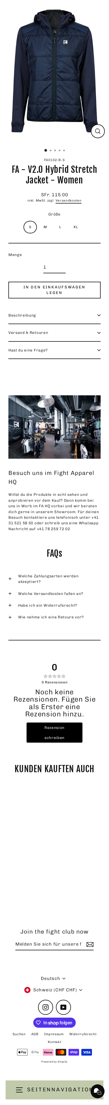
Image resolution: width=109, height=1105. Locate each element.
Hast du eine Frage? (28, 350)
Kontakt (54, 1042)
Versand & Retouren (28, 332)
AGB (35, 1034)
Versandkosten (69, 200)
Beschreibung (22, 315)
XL (76, 227)
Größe (54, 214)
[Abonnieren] (89, 944)
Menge (15, 254)
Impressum (54, 1034)
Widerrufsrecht (83, 1034)
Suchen (19, 1034)
